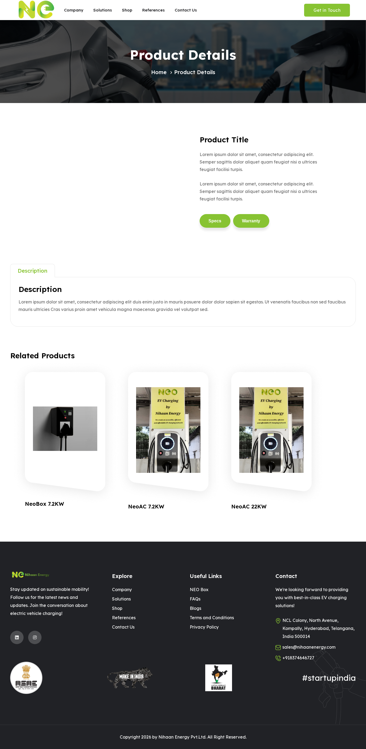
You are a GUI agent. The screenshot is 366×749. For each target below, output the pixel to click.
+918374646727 (298, 657)
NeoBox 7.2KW (44, 503)
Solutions (121, 599)
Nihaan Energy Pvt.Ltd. (182, 737)
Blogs (195, 608)
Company (122, 589)
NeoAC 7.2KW (146, 506)
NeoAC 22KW (249, 506)
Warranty (251, 221)
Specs (214, 221)
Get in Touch (327, 10)
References (124, 617)
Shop (117, 608)
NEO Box (199, 589)
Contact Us (123, 627)
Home (159, 72)
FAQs (195, 599)
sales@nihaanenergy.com (308, 647)
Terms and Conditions (212, 617)
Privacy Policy (204, 627)
